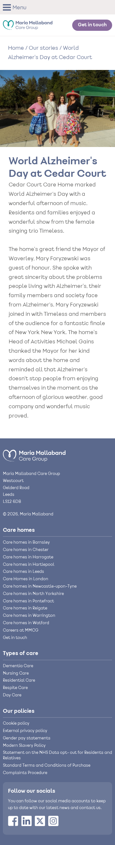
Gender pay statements (26, 738)
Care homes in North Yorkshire (33, 594)
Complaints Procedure (25, 773)
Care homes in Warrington (29, 616)
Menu (19, 8)
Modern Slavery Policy (24, 746)
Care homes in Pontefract (28, 601)
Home (16, 48)
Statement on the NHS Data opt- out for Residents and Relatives (57, 755)
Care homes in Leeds (23, 572)
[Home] (27, 23)
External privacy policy (25, 731)
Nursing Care (16, 674)
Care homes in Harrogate (28, 557)
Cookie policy (16, 724)
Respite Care (15, 688)
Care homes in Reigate (25, 608)
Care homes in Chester (26, 550)
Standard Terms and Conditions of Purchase (46, 766)
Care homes (19, 530)
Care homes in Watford (26, 623)
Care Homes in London (25, 579)
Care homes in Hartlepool (28, 565)
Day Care (12, 695)
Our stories (43, 48)
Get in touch (92, 25)
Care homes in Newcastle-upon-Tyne (40, 587)
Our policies (18, 711)
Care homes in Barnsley (26, 543)
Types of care (20, 653)
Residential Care (19, 681)
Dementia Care (18, 666)
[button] (16, 7)
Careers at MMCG (20, 631)
